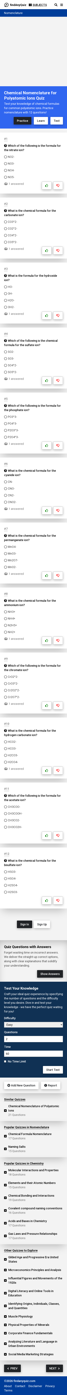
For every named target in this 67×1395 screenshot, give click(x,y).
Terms (8, 1390)
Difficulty (10, 1018)
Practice (22, 120)
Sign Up (42, 924)
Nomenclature (13, 13)
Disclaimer (35, 1386)
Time (7, 1046)
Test (57, 120)
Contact (20, 1386)
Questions (11, 1032)
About (8, 1386)
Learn (41, 120)
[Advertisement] (33, 51)
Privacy (50, 1386)
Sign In (24, 924)
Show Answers (50, 974)
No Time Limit (17, 1061)
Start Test (53, 1069)
